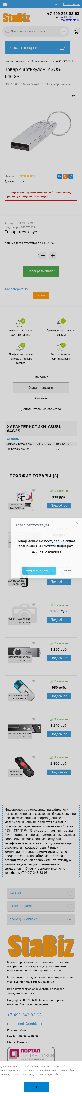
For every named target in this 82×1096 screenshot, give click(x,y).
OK (37, 1087)
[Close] (77, 523)
